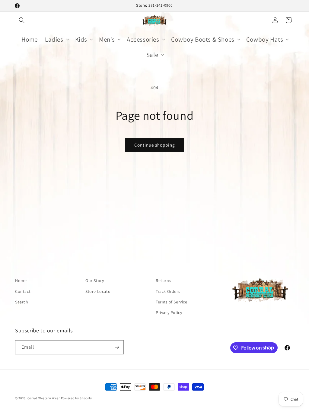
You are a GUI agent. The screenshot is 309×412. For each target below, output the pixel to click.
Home (21, 280)
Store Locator (98, 291)
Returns (163, 280)
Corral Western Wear (43, 398)
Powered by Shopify (76, 398)
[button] (21, 20)
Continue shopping (154, 145)
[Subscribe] (116, 347)
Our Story (94, 280)
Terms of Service (171, 302)
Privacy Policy (169, 312)
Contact (22, 291)
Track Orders (168, 291)
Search (21, 302)
